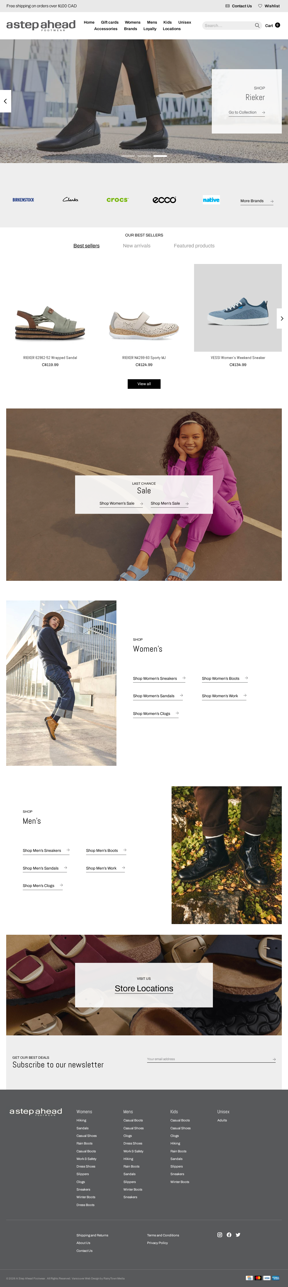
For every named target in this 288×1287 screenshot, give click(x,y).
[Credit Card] (249, 1278)
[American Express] (276, 1278)
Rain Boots (84, 1143)
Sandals (82, 1128)
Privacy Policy (157, 1243)
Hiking (81, 1120)
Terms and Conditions (163, 1235)
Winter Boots (85, 1197)
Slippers (82, 1174)
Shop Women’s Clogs (151, 714)
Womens (133, 22)
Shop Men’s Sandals (40, 868)
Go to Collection (242, 112)
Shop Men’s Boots (102, 850)
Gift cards (110, 22)
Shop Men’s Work (101, 868)
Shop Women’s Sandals (153, 696)
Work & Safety (86, 1158)
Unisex (184, 22)
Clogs (80, 1182)
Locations (172, 29)
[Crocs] (117, 200)
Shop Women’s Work (220, 696)
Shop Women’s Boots (220, 678)
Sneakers (83, 1189)
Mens (152, 22)
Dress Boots (85, 1205)
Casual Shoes (86, 1135)
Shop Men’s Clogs (38, 886)
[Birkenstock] (23, 200)
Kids (167, 22)
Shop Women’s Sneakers (155, 678)
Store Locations (144, 988)
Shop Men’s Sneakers (42, 850)
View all (144, 384)
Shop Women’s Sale (117, 503)
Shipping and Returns (92, 1235)
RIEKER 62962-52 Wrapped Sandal (50, 357)
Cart (269, 25)
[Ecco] (164, 200)
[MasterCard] (258, 1278)
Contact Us (84, 1250)
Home (89, 22)
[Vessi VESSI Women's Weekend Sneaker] (238, 308)
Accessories (106, 29)
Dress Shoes (85, 1166)
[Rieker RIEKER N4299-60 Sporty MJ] (144, 308)
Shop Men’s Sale (165, 503)
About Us (83, 1243)
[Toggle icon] (257, 25)
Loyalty (149, 29)
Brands (130, 29)
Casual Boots (86, 1151)
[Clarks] (70, 200)
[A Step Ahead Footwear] (40, 25)
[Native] (211, 200)
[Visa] (267, 1278)
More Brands (252, 201)
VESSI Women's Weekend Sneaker (238, 357)
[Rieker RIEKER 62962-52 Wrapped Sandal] (50, 308)
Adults (222, 1120)
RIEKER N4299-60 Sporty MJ (144, 357)
